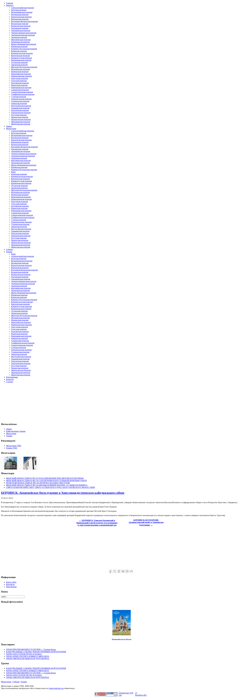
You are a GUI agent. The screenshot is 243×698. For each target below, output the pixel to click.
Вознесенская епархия (20, 26)
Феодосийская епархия (21, 106)
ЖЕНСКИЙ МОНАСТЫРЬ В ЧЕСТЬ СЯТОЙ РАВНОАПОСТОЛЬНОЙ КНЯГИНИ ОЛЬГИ (46, 480)
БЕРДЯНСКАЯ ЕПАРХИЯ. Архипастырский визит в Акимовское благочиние (146, 522)
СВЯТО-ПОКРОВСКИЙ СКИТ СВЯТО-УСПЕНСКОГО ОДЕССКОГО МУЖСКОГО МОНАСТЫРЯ (50, 487)
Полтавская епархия (20, 83)
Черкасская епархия (19, 117)
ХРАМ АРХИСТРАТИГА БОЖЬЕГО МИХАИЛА (27, 656)
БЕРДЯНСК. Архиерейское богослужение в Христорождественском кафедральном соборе (62, 492)
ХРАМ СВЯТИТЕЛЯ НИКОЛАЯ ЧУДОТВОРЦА (27, 658)
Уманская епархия (19, 103)
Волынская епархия (19, 24)
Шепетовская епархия (20, 124)
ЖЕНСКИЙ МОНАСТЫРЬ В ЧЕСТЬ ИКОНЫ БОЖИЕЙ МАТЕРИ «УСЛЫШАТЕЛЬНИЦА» (47, 485)
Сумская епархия (18, 97)
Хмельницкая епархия (20, 112)
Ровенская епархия (19, 85)
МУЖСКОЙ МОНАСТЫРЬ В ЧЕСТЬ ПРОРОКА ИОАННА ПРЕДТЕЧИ (38, 483)
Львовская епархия (19, 65)
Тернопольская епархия (21, 99)
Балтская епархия (18, 10)
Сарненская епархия (20, 90)
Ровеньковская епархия (21, 87)
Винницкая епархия (19, 19)
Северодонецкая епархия (22, 92)
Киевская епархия (19, 51)
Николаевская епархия (21, 74)
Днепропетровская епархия (23, 35)
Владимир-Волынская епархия (24, 21)
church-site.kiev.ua (56, 688)
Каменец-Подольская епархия (24, 49)
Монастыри (6, 682)
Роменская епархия (19, 338)
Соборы (16, 682)
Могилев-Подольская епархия (24, 67)
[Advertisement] (77, 402)
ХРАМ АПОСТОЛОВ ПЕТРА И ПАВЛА (24, 654)
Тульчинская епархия (20, 101)
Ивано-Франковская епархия (23, 44)
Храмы (24, 682)
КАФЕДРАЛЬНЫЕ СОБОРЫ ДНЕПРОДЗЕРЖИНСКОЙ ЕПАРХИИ (36, 652)
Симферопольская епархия (22, 94)
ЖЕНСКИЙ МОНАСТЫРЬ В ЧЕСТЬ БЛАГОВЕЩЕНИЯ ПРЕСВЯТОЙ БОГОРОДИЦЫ (45, 478)
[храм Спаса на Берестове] (10, 469)
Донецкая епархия (19, 37)
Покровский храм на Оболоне (121, 639)
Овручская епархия (19, 78)
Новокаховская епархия (21, 76)
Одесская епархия (19, 81)
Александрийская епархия (22, 8)
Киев (13, 172)
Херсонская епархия (20, 110)
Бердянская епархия (19, 14)
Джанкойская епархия (20, 30)
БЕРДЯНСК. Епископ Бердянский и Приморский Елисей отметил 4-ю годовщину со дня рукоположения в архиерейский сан (97, 522)
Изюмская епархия (19, 46)
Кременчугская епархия (21, 58)
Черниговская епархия (21, 119)
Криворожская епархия (21, 60)
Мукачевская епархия (20, 69)
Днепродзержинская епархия (23, 33)
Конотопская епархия (20, 55)
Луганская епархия (19, 62)
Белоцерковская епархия (21, 12)
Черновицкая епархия (20, 122)
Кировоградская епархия (22, 53)
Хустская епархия (18, 115)
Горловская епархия (19, 28)
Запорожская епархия (20, 42)
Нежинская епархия (19, 71)
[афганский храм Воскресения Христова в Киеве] (30, 469)
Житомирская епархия (21, 40)
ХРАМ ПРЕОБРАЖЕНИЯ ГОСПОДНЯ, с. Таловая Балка (31, 649)
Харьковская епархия (20, 108)
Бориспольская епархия (21, 17)
